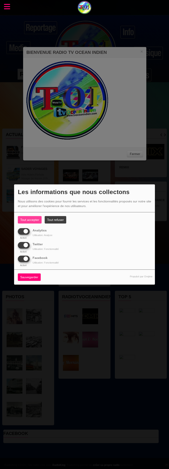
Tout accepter (29, 220)
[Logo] (84, 7)
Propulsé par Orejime (141, 276)
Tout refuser (55, 220)
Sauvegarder (29, 277)
